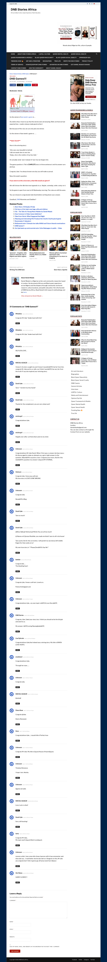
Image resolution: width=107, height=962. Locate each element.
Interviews (74, 389)
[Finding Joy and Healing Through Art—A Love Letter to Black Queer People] (75, 265)
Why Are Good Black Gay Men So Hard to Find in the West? (89, 341)
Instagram (86, 959)
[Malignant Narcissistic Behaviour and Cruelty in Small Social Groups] (75, 349)
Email (12, 929)
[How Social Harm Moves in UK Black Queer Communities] (75, 331)
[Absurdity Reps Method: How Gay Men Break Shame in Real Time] (75, 191)
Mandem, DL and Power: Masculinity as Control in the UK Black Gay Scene (88, 135)
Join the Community (36, 68)
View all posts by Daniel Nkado (32, 296)
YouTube (92, 959)
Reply (17, 323)
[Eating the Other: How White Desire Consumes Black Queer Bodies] (75, 182)
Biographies (47, 61)
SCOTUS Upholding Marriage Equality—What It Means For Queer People (89, 237)
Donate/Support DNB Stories (36, 64)
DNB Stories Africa (24, 9)
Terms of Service (17, 64)
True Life (57, 61)
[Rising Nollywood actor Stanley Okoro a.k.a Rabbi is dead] (38, 246)
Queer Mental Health (60, 54)
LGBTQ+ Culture (44, 54)
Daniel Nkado (21, 81)
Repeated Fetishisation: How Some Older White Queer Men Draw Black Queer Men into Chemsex (89, 125)
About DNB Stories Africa (27, 54)
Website (12, 936)
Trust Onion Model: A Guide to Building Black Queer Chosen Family (88, 153)
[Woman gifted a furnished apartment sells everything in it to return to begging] (58, 246)
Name (12, 921)
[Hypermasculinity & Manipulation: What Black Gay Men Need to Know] (75, 285)
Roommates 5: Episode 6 (23, 221)
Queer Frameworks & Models (21, 57)
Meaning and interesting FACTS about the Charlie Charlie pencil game (38, 219)
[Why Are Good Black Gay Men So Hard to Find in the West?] (75, 340)
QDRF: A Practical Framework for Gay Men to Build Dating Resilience (89, 173)
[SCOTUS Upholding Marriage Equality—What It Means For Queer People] (75, 235)
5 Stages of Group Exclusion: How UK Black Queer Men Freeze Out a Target (89, 202)
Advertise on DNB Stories (59, 64)
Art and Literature (33, 61)
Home (13, 54)
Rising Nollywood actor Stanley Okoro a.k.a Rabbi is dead (38, 254)
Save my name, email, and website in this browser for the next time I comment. (35, 946)
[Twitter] (90, 3)
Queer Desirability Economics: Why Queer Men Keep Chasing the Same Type (88, 164)
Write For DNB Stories (71, 61)
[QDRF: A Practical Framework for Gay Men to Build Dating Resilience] (75, 172)
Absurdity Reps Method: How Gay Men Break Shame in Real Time (88, 192)
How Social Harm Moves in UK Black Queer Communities (88, 332)
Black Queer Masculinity (44, 57)
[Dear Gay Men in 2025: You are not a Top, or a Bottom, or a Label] (75, 216)
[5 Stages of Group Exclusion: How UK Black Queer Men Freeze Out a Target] (75, 200)
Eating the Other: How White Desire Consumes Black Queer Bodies (88, 183)
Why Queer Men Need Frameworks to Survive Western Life (88, 144)
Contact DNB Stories (18, 68)
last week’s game (27, 117)
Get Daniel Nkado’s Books (80, 64)
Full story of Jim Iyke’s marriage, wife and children (31, 209)
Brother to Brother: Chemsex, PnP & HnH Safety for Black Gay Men (89, 277)
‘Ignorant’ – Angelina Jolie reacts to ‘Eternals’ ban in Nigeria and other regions (18, 254)
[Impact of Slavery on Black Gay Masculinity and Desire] (75, 245)
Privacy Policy (87, 61)
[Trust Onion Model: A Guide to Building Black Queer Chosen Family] (75, 152)
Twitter (80, 959)
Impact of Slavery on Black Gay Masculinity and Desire (89, 246)
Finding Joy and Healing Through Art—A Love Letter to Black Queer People (88, 267)
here (25, 292)
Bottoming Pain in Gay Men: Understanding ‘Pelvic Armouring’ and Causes (88, 297)
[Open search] (96, 54)
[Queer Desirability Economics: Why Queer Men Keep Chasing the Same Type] (75, 162)
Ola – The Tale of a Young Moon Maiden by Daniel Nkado (33, 211)
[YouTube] (94, 3)
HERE (78, 103)
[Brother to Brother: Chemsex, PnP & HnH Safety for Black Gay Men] (75, 276)
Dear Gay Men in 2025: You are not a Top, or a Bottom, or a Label (88, 217)
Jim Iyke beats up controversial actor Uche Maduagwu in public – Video (38, 228)
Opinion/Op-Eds (84, 57)
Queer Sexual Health (78, 54)
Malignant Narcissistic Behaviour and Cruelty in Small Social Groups (88, 350)
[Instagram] (92, 3)
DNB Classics (25, 73)
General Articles (17, 73)
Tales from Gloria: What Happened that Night (30, 216)
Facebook (74, 959)
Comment (13, 900)
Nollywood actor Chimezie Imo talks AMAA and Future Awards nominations (40, 223)
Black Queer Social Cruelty (66, 57)
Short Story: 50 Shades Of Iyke (25, 207)
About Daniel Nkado (53, 68)
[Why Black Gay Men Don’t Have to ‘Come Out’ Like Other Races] (75, 114)
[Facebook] (87, 3)
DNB (18, 199)
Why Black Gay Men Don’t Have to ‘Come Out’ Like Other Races (89, 115)
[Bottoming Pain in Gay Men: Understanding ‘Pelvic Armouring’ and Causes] (75, 295)
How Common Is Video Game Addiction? (28, 214)
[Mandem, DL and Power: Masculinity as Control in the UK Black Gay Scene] (75, 134)
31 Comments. (29, 81)
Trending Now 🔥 (17, 61)
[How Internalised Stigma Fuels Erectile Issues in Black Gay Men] (75, 305)
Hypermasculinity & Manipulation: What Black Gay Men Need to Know (89, 286)
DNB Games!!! (20, 226)
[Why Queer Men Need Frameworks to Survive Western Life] (75, 143)
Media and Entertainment (79, 395)
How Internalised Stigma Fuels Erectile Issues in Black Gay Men (88, 306)
